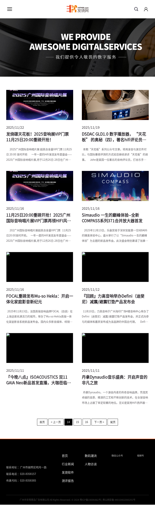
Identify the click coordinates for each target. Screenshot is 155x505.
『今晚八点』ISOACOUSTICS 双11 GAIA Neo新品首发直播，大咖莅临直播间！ (38, 380)
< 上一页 (56, 422)
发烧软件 (68, 472)
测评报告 (68, 480)
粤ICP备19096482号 (90, 500)
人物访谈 (91, 464)
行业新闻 (68, 464)
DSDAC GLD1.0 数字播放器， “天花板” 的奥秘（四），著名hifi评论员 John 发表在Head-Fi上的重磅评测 (114, 137)
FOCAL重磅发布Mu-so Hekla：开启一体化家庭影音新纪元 (39, 299)
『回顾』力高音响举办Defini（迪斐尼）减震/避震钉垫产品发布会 (113, 299)
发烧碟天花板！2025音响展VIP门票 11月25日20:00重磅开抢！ (37, 137)
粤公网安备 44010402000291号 (119, 500)
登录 (146, 9)
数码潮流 (91, 455)
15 (77, 422)
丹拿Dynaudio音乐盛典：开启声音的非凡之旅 (114, 380)
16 (86, 422)
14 (68, 422)
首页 (42, 422)
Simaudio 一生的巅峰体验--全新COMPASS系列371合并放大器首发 (112, 218)
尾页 (112, 422)
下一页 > (99, 422)
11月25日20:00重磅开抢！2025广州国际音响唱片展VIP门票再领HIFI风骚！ (38, 218)
